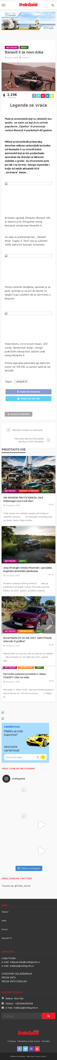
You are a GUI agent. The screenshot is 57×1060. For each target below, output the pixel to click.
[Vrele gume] (29, 1033)
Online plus (25, 631)
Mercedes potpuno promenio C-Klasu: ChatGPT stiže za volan (25, 675)
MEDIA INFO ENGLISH (14, 981)
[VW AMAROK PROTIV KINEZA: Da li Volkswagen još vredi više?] (28, 474)
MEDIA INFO (9, 977)
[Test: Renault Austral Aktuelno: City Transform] (41, 824)
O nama (11, 1041)
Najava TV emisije (28, 491)
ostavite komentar (19, 414)
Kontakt (46, 1041)
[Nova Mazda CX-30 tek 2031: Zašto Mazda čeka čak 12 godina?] (28, 615)
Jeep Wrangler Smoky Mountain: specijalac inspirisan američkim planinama (27, 569)
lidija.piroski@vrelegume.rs (25, 961)
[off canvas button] (3, 5)
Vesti (24, 47)
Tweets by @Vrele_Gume (16, 885)
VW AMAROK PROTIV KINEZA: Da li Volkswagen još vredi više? (23, 499)
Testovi (5, 911)
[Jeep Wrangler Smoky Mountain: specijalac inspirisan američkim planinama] (28, 544)
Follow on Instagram (30, 868)
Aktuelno (11, 47)
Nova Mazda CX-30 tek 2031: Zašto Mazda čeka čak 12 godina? (27, 639)
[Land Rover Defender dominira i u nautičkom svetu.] (41, 851)
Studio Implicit (40, 1056)
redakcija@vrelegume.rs (22, 965)
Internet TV (7, 938)
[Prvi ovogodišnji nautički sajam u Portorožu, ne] (15, 851)
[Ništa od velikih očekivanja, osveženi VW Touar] (15, 798)
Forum (5, 929)
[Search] (52, 5)
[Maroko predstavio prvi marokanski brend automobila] (41, 798)
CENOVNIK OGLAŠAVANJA (17, 973)
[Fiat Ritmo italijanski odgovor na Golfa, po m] (15, 824)
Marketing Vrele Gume (29, 1041)
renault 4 (25, 57)
